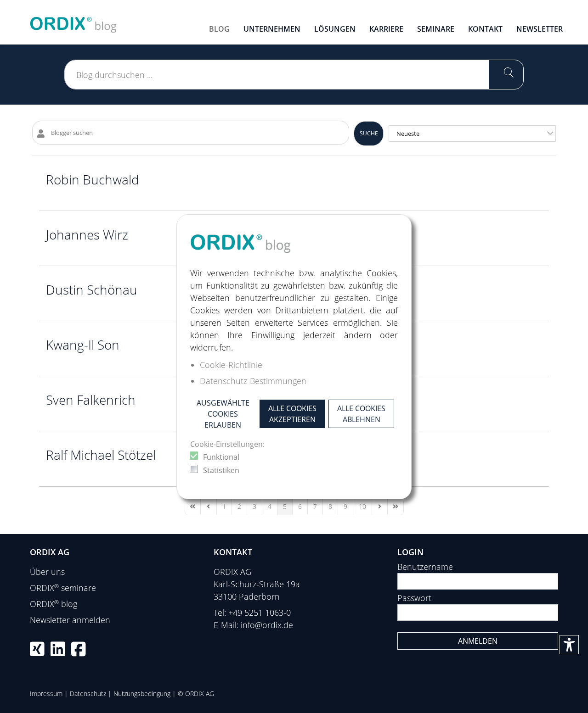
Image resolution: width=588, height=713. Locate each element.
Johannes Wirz (87, 234)
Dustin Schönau (91, 289)
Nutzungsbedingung (141, 693)
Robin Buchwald (92, 179)
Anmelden (478, 641)
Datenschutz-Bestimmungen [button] (253, 380)
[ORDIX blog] (73, 21)
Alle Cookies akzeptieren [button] (292, 413)
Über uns (47, 571)
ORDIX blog (53, 603)
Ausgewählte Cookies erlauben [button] (223, 414)
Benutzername (425, 567)
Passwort (414, 598)
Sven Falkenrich (91, 399)
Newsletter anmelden (70, 619)
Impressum (46, 693)
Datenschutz (88, 693)
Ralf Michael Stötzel (101, 454)
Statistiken (221, 470)
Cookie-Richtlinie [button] (231, 364)
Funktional (221, 457)
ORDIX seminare (63, 587)
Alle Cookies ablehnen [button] (361, 413)
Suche (369, 133)
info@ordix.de (267, 624)
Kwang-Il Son (82, 344)
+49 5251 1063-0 (259, 612)
